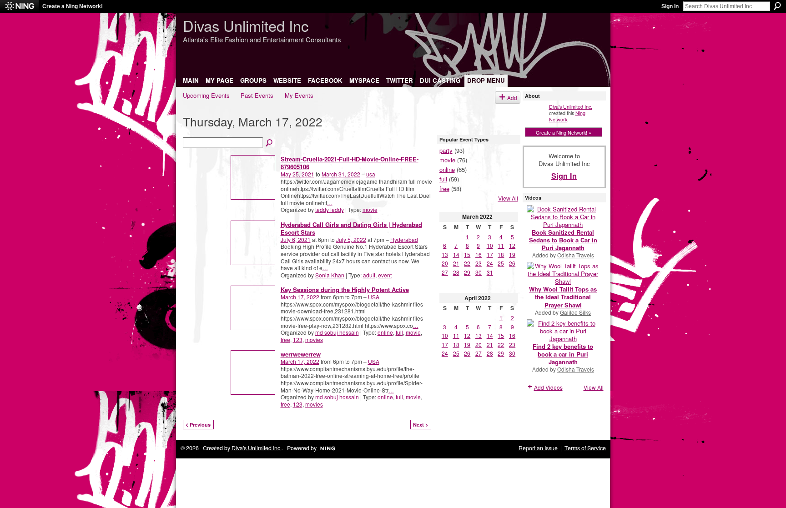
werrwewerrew (301, 354)
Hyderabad (404, 239)
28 (456, 272)
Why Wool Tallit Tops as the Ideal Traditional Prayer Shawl (563, 297)
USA (373, 297)
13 (445, 254)
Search (777, 6)
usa (370, 174)
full (399, 332)
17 (490, 254)
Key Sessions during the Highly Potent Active (345, 289)
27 (445, 272)
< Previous (198, 424)
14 (456, 254)
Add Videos (548, 387)
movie (370, 209)
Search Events (270, 143)
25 (501, 263)
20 (445, 263)
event (385, 275)
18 (501, 254)
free (285, 339)
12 (512, 245)
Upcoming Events (206, 95)
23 (478, 263)
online (385, 332)
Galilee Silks (575, 312)
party (446, 150)
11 (501, 245)
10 (490, 245)
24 (490, 263)
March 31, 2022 (341, 174)
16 (478, 254)
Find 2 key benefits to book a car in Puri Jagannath (563, 354)
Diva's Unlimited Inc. (570, 106)
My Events (299, 95)
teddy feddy (329, 209)
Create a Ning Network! (72, 6)
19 (512, 254)
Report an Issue (538, 448)
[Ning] (19, 6)
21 (456, 263)
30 (478, 272)
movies (314, 339)
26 (512, 263)
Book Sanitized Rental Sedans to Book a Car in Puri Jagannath (563, 240)
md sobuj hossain (337, 332)
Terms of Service (585, 448)
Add (512, 97)
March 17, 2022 (300, 297)
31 (490, 272)
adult (369, 275)
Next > (420, 424)
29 (467, 272)
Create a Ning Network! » (563, 132)
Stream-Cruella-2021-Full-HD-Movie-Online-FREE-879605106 (349, 163)
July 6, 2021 (296, 239)
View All (508, 198)
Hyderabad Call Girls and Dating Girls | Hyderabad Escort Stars (351, 228)
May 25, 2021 (297, 174)
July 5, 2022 (351, 239)
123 (297, 339)
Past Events (257, 95)
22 (467, 263)
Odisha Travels (575, 255)
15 (467, 254)
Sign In (670, 6)
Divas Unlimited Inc (245, 25)
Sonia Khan (329, 275)
